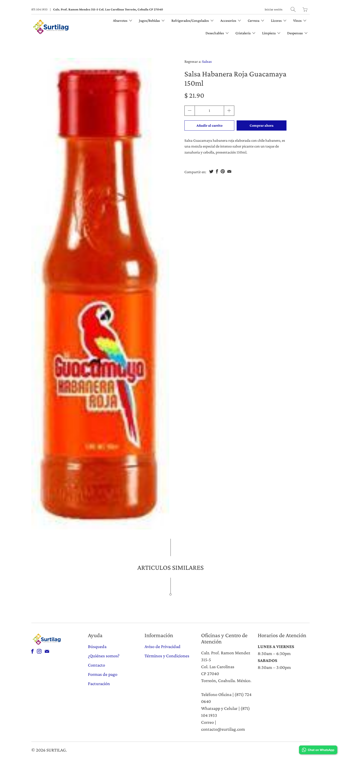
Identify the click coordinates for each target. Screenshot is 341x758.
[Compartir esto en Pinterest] (222, 171)
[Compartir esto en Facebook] (217, 171)
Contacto (96, 664)
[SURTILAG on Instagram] (39, 651)
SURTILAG (56, 749)
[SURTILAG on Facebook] (32, 651)
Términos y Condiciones (167, 655)
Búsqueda (97, 646)
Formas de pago (102, 674)
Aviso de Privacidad (162, 646)
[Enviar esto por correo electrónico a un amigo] (229, 171)
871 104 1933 (39, 9)
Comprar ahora (261, 125)
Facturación (99, 683)
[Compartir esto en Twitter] (211, 171)
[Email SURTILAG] (47, 651)
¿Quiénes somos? (103, 655)
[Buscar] (293, 9)
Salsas (207, 61)
